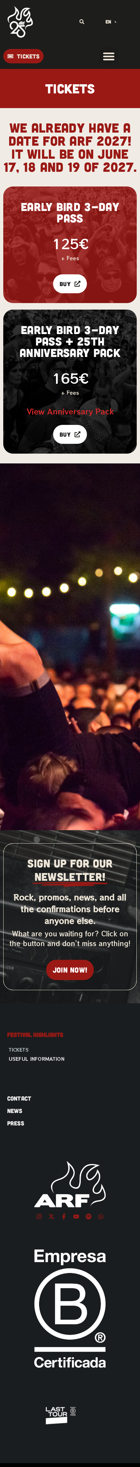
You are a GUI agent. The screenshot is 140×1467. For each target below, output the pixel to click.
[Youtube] (76, 1216)
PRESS (15, 1123)
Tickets (19, 1049)
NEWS (14, 1110)
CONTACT (19, 1098)
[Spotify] (88, 1216)
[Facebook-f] (64, 1216)
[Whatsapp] (101, 1216)
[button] (108, 56)
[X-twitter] (51, 1216)
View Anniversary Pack (70, 411)
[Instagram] (39, 1216)
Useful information (36, 1059)
